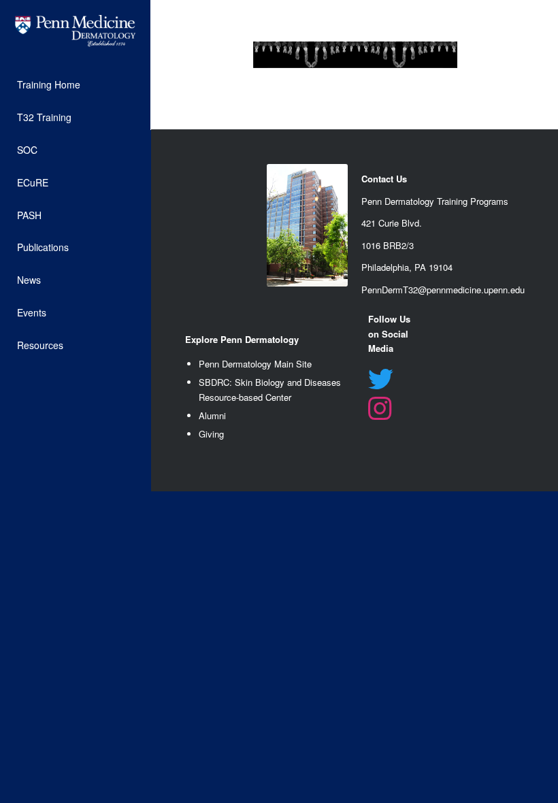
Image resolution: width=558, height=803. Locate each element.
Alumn (211, 415)
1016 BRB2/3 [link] (387, 245)
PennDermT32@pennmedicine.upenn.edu (443, 289)
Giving (211, 433)
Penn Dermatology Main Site (255, 363)
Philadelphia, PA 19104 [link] (407, 267)
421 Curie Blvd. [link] (391, 222)
